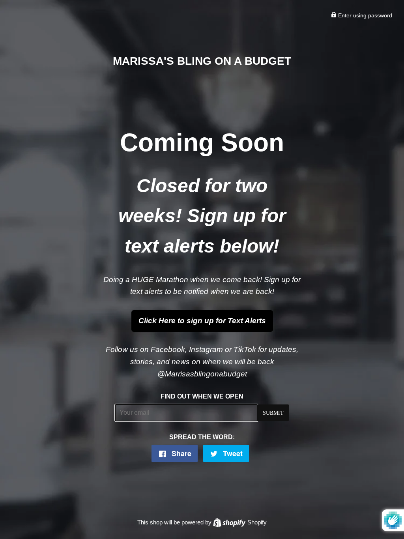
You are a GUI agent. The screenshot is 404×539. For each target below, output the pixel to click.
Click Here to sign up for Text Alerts (202, 320)
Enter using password (364, 15)
